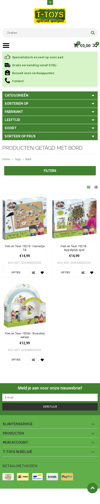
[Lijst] (96, 187)
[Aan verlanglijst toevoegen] (42, 272)
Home (6, 159)
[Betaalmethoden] (8, 476)
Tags (18, 159)
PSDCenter (63, 494)
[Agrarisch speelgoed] (50, 15)
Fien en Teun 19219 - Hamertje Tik (25, 248)
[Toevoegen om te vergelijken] (33, 272)
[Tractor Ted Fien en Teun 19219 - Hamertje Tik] (25, 197)
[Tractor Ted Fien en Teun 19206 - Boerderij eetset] (25, 284)
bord (28, 159)
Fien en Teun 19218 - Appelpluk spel (74, 248)
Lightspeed (9, 498)
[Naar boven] (92, 488)
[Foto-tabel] (89, 187)
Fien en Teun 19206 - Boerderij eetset (25, 335)
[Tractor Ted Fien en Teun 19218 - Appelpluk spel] (74, 197)
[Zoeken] (93, 32)
